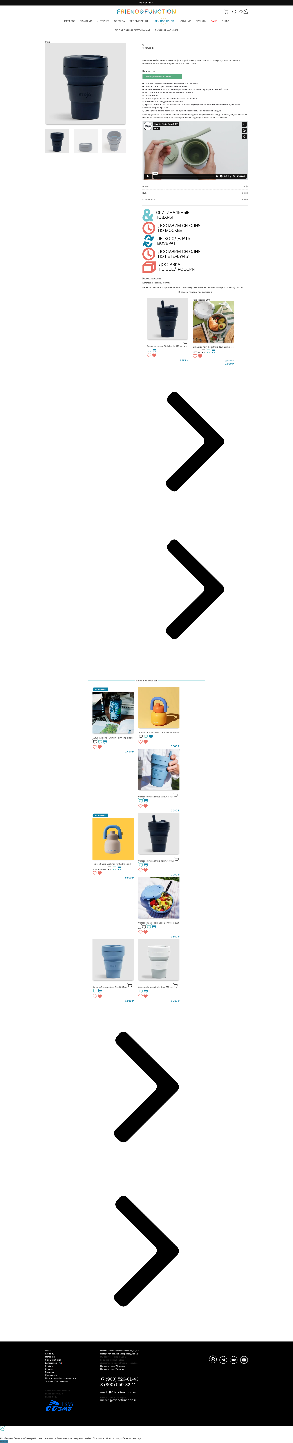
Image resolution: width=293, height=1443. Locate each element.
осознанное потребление (162, 287)
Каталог (69, 21)
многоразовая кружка (186, 287)
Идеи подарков (163, 21)
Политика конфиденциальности (60, 1378)
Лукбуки (49, 1366)
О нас (225, 21)
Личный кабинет (166, 30)
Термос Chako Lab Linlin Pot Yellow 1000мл (158, 732)
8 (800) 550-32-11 (118, 1384)
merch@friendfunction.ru (118, 1399)
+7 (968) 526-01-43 (119, 1378)
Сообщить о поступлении (158, 77)
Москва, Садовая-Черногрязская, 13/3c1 (119, 1350)
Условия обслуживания (56, 1381)
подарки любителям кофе (210, 287)
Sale (214, 21)
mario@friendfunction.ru (118, 1392)
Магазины (50, 1357)
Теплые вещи (139, 21)
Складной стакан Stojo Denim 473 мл (164, 346)
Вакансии (49, 1372)
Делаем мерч (51, 1363)
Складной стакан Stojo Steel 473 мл (155, 796)
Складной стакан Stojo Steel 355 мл (109, 987)
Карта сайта (51, 1375)
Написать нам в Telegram (112, 1369)
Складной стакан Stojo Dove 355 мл (155, 987)
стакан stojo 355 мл (233, 287)
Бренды (201, 21)
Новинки (185, 21)
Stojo (47, 42)
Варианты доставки (151, 278)
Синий (245, 193)
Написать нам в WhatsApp (112, 1366)
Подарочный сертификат (132, 30)
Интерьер (103, 21)
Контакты (49, 1353)
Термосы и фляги (162, 282)
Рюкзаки (86, 21)
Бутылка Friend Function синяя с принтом (112, 738)
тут (139, 1438)
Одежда (119, 21)
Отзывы (48, 1369)
